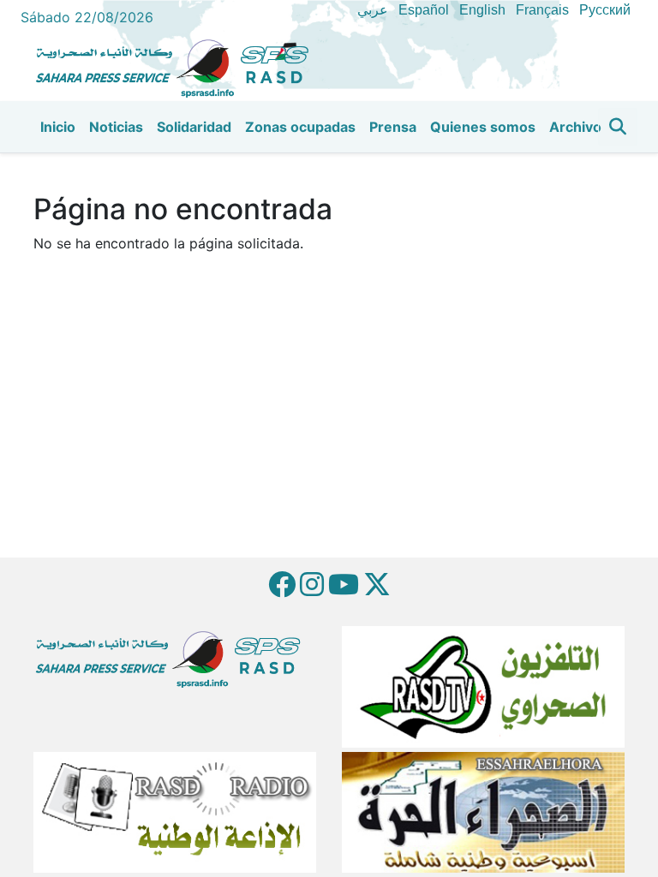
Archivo (575, 126)
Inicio (57, 126)
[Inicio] (179, 66)
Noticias (116, 126)
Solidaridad (194, 126)
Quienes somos (482, 126)
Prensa (392, 126)
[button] (617, 127)
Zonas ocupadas (300, 126)
